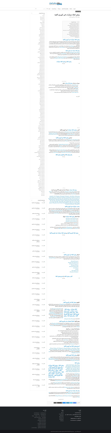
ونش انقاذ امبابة (42, 116)
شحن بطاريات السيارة (75, 92)
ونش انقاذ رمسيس (42, 136)
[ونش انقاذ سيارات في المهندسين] (42, 349)
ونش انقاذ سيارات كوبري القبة (52, 198)
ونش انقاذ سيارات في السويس (35, 288)
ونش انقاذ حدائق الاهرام (41, 128)
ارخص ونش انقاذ (68, 197)
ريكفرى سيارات (61, 201)
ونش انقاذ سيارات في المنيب (35, 315)
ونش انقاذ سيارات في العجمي (35, 218)
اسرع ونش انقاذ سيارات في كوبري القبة (56, 210)
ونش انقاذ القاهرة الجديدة (41, 90)
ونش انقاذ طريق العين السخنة (40, 156)
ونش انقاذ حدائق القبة (41, 129)
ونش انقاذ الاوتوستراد (41, 39)
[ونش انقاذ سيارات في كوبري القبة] (42, 387)
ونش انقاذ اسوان (42, 30)
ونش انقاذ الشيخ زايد (41, 70)
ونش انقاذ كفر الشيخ (41, 167)
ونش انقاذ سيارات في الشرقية (35, 202)
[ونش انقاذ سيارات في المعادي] (42, 322)
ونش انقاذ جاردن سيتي (41, 125)
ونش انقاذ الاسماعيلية (41, 35)
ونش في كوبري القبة (68, 200)
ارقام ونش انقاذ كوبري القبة (74, 36)
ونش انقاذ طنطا (42, 157)
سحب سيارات (71, 201)
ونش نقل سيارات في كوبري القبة (73, 390)
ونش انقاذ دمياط (42, 133)
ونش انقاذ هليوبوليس (41, 187)
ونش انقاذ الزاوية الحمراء (41, 57)
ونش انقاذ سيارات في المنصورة (35, 331)
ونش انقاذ (59, 8)
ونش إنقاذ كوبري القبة (75, 370)
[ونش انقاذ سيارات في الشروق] (42, 210)
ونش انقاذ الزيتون (42, 61)
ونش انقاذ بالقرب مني (58, 197)
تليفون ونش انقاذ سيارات (36, 414)
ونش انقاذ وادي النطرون (41, 188)
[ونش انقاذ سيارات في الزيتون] (42, 269)
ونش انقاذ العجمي (42, 82)
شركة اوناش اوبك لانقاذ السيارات (54, 431)
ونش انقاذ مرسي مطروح (41, 180)
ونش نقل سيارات (58, 200)
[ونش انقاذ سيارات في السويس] (42, 290)
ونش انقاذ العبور (42, 81)
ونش (79, 196)
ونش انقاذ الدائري (42, 50)
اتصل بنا (49, 8)
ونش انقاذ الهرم (42, 113)
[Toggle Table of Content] (78, 22)
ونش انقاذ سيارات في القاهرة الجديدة (42, 423)
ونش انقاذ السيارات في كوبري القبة (67, 228)
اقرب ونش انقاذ (73, 197)
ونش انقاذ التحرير (42, 45)
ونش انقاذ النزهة (42, 112)
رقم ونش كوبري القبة (69, 227)
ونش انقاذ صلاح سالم (41, 149)
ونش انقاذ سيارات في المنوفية (35, 336)
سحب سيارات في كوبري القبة (74, 28)
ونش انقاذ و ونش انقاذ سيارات (74, 24)
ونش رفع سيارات (66, 198)
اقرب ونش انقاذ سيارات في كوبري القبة (73, 25)
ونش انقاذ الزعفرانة (41, 58)
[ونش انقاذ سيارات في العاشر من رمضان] (42, 242)
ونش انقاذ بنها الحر (42, 121)
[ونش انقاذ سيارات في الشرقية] (42, 204)
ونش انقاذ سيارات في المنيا (36, 342)
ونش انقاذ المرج (42, 97)
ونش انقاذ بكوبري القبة (52, 199)
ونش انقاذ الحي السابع (41, 49)
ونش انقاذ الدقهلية (42, 53)
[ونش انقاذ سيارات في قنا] (42, 381)
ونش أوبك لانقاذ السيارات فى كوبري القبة (72, 34)
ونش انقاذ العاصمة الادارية (41, 78)
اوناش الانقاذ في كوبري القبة (57, 382)
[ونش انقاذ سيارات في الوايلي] (42, 371)
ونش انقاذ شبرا (42, 144)
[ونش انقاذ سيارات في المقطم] (42, 328)
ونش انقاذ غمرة (42, 160)
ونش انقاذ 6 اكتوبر (42, 27)
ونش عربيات (76, 198)
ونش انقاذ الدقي (42, 54)
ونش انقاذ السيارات (77, 373)
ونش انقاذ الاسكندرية (41, 34)
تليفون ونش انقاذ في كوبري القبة (73, 33)
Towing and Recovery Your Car (63, 144)
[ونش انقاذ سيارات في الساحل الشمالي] (42, 274)
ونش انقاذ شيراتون (42, 148)
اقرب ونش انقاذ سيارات (68, 393)
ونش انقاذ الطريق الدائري (41, 73)
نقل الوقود (76, 89)
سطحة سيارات (56, 201)
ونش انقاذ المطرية (42, 98)
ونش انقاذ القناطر (42, 94)
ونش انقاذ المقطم (42, 101)
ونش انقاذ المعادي (42, 100)
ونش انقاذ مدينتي (42, 179)
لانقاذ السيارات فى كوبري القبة (66, 321)
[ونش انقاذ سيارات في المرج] (42, 306)
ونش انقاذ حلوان (42, 132)
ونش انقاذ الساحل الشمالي (40, 62)
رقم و (51, 375)
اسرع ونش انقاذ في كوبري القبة (73, 35)
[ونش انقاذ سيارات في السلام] (42, 279)
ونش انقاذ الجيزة (42, 46)
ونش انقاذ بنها (42, 120)
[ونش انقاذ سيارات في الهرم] (42, 360)
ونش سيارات (59, 198)
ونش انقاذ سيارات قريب (34, 427)
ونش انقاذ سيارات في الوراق (35, 374)
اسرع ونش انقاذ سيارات (64, 379)
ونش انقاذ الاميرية (42, 38)
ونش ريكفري (63, 200)
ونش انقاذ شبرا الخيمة (41, 145)
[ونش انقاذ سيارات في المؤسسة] (42, 301)
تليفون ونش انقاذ (60, 154)
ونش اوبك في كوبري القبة (67, 395)
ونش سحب (75, 201)
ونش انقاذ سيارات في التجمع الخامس (42, 420)
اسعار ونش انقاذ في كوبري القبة (74, 31)
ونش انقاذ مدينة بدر (41, 176)
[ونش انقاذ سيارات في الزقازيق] (42, 263)
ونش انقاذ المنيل (42, 108)
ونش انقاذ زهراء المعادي (41, 137)
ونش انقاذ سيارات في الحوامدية (42, 421)
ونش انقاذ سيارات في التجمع (37, 417)
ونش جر (62, 198)
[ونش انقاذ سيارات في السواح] (42, 285)
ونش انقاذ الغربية (42, 85)
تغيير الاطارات (76, 87)
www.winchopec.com (73, 420)
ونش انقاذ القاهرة (42, 89)
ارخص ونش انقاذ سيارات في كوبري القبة (71, 221)
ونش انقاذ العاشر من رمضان (40, 77)
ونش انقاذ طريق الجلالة (41, 153)
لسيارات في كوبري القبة (54, 323)
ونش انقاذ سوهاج (42, 141)
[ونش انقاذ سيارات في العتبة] (42, 258)
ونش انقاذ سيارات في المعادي (35, 320)
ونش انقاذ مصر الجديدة (41, 183)
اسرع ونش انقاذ (63, 197)
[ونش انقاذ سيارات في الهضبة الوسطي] (42, 365)
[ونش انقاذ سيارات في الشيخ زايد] (42, 215)
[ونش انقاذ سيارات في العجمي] (42, 220)
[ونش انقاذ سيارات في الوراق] (42, 376)
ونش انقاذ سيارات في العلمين (35, 229)
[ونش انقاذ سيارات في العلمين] (42, 231)
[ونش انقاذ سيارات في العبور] (42, 253)
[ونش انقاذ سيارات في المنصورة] (42, 333)
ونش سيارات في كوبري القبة (70, 359)
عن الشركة (71, 8)
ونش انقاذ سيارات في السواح (35, 283)
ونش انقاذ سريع (42, 140)
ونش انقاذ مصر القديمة (41, 184)
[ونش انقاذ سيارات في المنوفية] (42, 338)
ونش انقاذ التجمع (42, 41)
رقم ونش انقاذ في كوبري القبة (75, 360)
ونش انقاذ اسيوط (42, 31)
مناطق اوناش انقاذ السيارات (65, 8)
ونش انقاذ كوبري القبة (76, 199)
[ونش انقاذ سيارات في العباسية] (42, 247)
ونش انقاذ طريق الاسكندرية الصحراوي (39, 152)
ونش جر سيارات (71, 198)
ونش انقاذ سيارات (54, 8)
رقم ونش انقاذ (68, 154)
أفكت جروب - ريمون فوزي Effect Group (71, 431)
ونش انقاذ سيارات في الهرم (35, 358)
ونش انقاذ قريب (42, 163)
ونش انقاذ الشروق (42, 69)
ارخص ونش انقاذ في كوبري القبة (74, 26)
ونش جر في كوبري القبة (72, 202)
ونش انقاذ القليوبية (42, 93)
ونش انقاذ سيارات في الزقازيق (35, 261)
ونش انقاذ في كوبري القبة (62, 137)
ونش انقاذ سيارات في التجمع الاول (42, 418)
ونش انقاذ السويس (42, 65)
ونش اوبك (67, 371)
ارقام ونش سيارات (66, 201)
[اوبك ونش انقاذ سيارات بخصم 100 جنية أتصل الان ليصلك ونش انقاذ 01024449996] (55, 4)
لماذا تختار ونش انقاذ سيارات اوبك (73, 29)
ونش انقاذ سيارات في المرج (35, 304)
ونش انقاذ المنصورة (41, 102)
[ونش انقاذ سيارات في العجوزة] (42, 226)
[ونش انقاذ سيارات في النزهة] (42, 354)
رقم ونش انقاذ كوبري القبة (70, 134)
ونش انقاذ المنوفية (42, 104)
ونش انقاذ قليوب (42, 164)
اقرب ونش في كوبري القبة (53, 134)
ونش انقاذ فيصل (42, 161)
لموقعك (59, 228)
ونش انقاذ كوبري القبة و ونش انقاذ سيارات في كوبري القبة (70, 30)
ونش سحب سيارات (64, 349)
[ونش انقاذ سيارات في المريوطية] (42, 312)
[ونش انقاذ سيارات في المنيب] (42, 317)
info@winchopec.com (74, 418)
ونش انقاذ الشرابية (42, 66)
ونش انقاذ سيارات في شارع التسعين (42, 424)
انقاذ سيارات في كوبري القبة (57, 314)
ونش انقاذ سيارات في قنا (36, 379)
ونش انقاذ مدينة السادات (41, 172)
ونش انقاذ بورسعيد (42, 124)
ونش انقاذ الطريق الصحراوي (40, 74)
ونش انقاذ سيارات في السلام (35, 277)
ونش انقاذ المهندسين (41, 109)
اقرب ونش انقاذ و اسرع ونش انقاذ (73, 32)
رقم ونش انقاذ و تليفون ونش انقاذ (73, 27)
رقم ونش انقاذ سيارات (56, 196)
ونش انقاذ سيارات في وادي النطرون (42, 427)
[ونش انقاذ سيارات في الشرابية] (42, 295)
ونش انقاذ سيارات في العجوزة (35, 224)
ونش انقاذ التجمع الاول (41, 42)
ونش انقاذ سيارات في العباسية (35, 245)
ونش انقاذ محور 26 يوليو (41, 168)
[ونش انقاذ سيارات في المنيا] (42, 344)
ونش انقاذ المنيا (42, 105)
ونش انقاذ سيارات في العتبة (35, 256)
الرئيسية (74, 8)
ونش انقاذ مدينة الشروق (41, 175)
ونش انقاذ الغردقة (42, 86)
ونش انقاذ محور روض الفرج (40, 171)
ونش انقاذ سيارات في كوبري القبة (73, 23)
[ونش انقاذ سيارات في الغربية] (42, 236)
